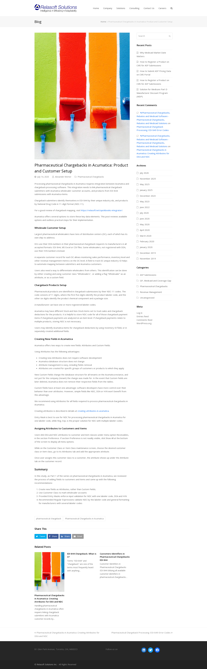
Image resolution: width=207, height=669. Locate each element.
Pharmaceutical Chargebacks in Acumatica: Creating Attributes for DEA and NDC (49, 598)
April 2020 (145, 230)
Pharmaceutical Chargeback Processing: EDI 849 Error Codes (141, 632)
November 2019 (148, 258)
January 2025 (146, 190)
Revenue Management (151, 292)
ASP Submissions (148, 274)
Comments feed (144, 319)
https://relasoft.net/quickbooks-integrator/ (102, 210)
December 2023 (148, 195)
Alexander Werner (63, 176)
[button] (40, 536)
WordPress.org (144, 323)
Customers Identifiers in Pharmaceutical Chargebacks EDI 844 (115, 556)
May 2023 (145, 201)
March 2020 (145, 235)
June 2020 (145, 218)
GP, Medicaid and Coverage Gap (155, 280)
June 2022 (145, 207)
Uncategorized (147, 297)
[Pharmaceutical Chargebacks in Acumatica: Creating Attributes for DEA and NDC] (49, 572)
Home (103, 21)
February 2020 (147, 241)
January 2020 (146, 247)
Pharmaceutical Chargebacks (91, 176)
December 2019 (148, 253)
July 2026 (144, 172)
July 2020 (144, 212)
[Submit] (170, 36)
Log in (139, 312)
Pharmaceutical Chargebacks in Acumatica (84, 518)
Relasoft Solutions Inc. (47, 664)
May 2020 (145, 224)
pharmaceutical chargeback (48, 518)
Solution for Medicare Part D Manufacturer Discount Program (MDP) (152, 93)
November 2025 (148, 178)
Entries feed (143, 316)
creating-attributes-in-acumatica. (93, 410)
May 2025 (145, 184)
